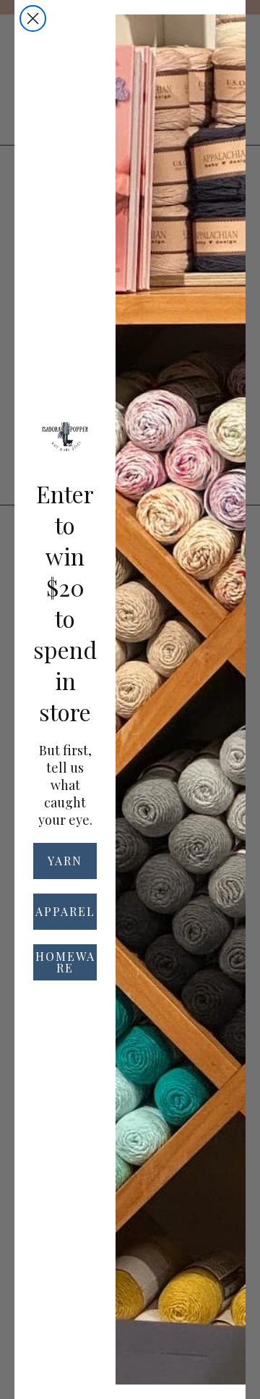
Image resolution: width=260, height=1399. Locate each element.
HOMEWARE (65, 962)
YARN (65, 860)
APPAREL (65, 911)
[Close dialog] (33, 18)
